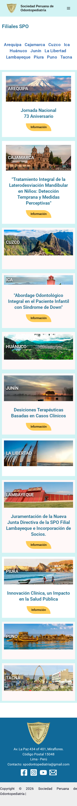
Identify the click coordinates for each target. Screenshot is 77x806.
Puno (52, 57)
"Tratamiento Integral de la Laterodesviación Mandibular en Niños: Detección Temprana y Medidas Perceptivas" (38, 191)
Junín (35, 50)
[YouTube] (43, 772)
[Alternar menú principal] (68, 8)
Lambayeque (18, 57)
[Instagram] (33, 772)
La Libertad (55, 50)
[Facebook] (24, 772)
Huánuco (18, 50)
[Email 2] (53, 772)
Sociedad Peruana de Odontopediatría (37, 8)
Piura (39, 57)
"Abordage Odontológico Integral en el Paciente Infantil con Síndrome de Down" (38, 301)
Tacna (66, 57)
